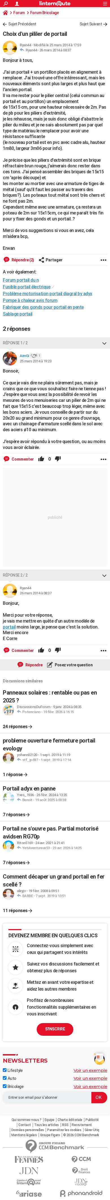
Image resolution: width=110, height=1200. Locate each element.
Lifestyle (14, 1070)
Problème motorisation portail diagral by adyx (47, 293)
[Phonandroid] (81, 1193)
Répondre (34, 665)
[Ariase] (29, 1193)
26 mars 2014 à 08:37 (55, 50)
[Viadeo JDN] (81, 1182)
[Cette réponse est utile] (41, 459)
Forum (19, 12)
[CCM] (81, 1159)
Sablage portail (17, 314)
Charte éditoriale (70, 1120)
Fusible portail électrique (26, 287)
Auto (11, 1078)
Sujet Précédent (22, 24)
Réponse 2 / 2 (15, 575)
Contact (24, 1125)
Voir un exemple (90, 1070)
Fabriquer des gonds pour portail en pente (43, 307)
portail (9, 627)
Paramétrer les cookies (64, 1130)
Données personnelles (27, 1130)
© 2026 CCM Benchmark (81, 1135)
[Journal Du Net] (29, 1170)
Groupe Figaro (50, 1135)
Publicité (92, 1120)
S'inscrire (55, 1029)
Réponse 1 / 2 (15, 343)
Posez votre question (73, 665)
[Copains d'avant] (29, 1182)
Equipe (49, 1120)
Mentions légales (24, 1135)
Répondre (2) (22, 260)
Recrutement (82, 1125)
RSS (65, 1125)
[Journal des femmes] (29, 1159)
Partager (54, 260)
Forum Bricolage (44, 12)
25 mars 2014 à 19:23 (35, 361)
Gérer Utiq (92, 1130)
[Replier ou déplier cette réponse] (104, 342)
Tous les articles (46, 1125)
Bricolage (14, 1086)
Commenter (22, 459)
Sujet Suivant (91, 24)
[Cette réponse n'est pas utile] (57, 459)
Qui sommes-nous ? (26, 1120)
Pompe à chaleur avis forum (30, 300)
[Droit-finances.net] (81, 1170)
